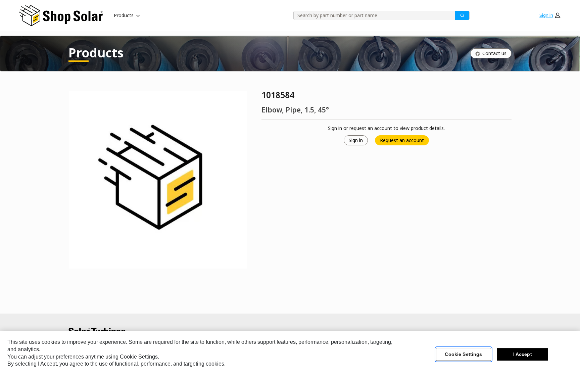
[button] (549, 15)
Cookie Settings (463, 354)
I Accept (522, 354)
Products (124, 15)
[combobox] (372, 15)
